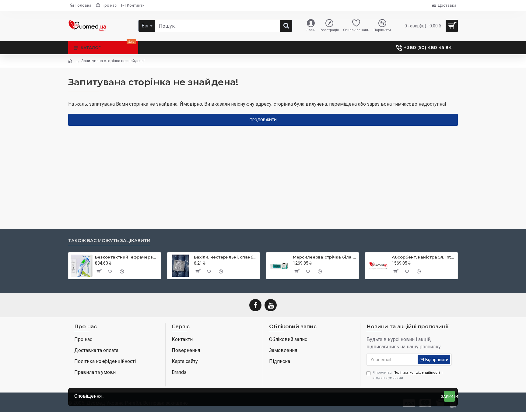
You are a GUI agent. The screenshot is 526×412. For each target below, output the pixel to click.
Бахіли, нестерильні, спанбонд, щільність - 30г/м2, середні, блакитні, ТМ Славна (226, 257)
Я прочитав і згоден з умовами (408, 375)
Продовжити (263, 120)
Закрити (449, 396)
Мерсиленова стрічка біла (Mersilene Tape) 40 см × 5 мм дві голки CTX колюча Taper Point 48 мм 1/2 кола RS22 (324, 257)
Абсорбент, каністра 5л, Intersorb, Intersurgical (423, 257)
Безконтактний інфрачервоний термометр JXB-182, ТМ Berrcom (127, 257)
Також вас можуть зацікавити (109, 240)
